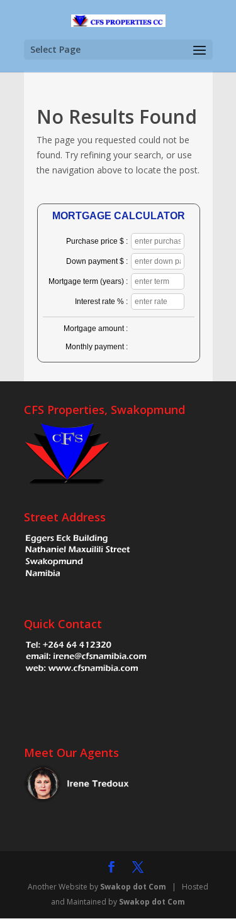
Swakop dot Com (133, 886)
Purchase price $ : (97, 241)
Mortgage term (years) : (88, 281)
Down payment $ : (97, 261)
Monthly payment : (96, 346)
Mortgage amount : (96, 328)
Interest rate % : (101, 301)
